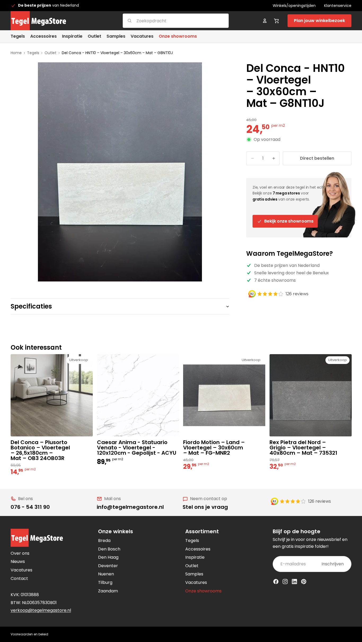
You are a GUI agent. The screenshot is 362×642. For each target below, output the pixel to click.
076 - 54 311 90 (30, 507)
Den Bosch (109, 549)
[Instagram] (285, 581)
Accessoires (197, 549)
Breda (104, 540)
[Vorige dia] (105, 395)
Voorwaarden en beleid (29, 634)
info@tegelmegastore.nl (130, 507)
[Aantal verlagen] (252, 158)
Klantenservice (337, 5)
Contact (19, 578)
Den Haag (108, 557)
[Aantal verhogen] (273, 158)
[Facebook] (276, 581)
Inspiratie (195, 557)
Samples (194, 574)
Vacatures (21, 570)
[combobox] (169, 20)
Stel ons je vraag (205, 507)
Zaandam (108, 591)
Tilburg (105, 582)
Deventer (108, 566)
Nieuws (18, 561)
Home (16, 52)
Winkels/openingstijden (294, 5)
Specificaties (31, 306)
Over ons (20, 553)
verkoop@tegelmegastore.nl (41, 610)
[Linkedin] (294, 581)
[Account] (265, 21)
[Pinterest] (304, 581)
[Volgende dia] (171, 395)
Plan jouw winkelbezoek (319, 21)
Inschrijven (332, 564)
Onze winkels (115, 531)
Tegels (33, 52)
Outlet (50, 52)
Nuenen (106, 574)
